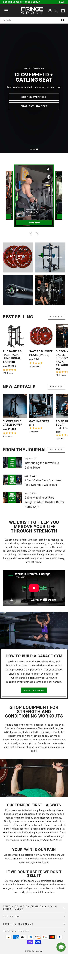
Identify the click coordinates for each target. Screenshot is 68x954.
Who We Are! (12, 916)
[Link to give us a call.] (56, 10)
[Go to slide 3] (37, 149)
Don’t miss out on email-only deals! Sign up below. (30, 907)
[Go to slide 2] (34, 149)
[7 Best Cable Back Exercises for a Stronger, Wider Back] (12, 480)
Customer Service (16, 931)
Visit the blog (34, 690)
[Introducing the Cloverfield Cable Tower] (12, 462)
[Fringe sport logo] (32, 10)
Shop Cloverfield (34, 97)
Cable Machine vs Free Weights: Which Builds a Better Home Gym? (44, 502)
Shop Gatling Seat (34, 106)
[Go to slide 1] (31, 149)
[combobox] (34, 20)
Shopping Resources (18, 924)
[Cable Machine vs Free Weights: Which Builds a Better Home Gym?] (12, 497)
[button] (61, 947)
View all (56, 317)
